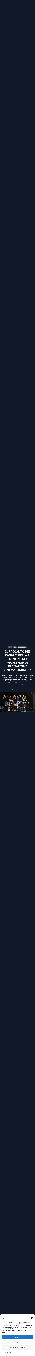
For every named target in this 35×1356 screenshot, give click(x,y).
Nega (17, 1342)
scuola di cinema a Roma (23, 1353)
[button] (32, 1318)
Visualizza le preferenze (17, 1347)
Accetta (17, 1337)
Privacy (14, 1353)
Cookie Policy (8, 1353)
